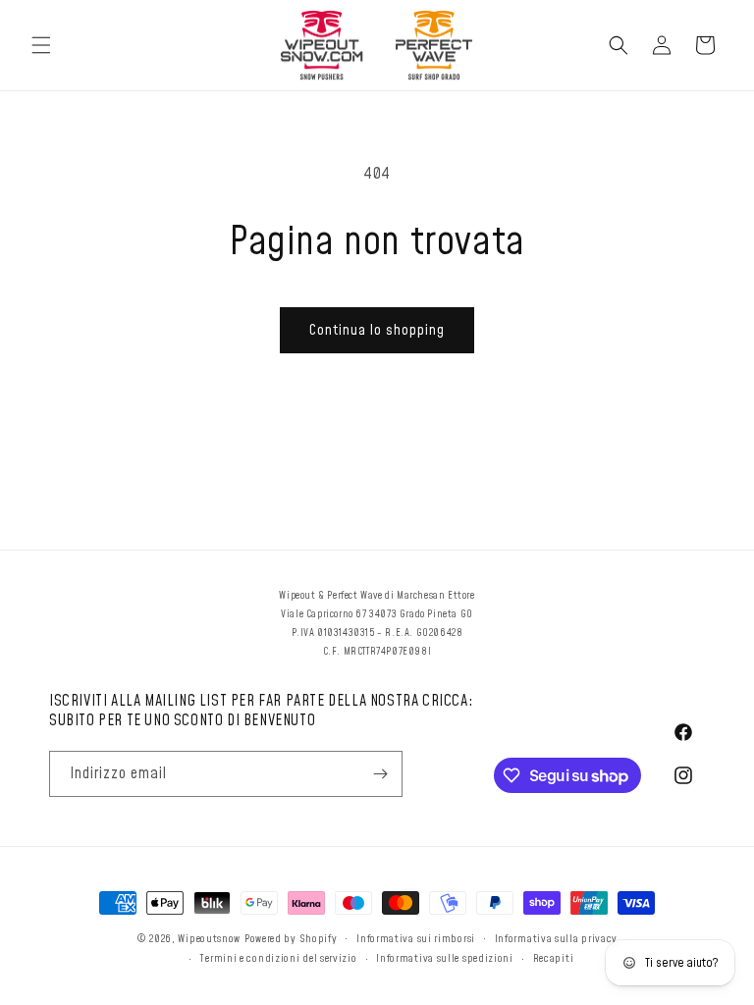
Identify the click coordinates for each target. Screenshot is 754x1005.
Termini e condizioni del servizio (277, 958)
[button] (41, 45)
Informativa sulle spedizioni (444, 958)
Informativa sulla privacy (557, 938)
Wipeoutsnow (209, 938)
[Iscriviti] (380, 774)
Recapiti (553, 958)
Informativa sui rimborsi (415, 938)
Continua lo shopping (377, 330)
